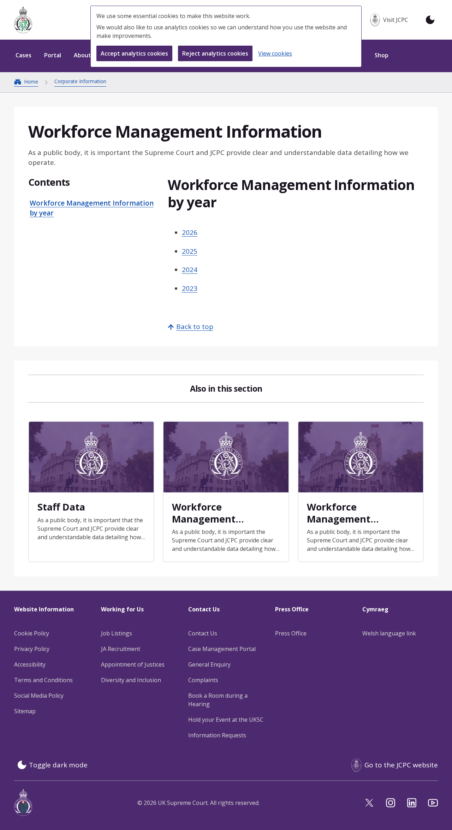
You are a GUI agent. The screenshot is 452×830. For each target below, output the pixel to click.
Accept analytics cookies (134, 53)
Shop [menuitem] (381, 55)
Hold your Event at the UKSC (225, 720)
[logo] (23, 20)
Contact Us (202, 633)
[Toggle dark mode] (430, 20)
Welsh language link (389, 633)
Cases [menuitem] (23, 55)
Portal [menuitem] (52, 55)
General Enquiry (209, 664)
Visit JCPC (395, 20)
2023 (189, 288)
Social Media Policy (39, 695)
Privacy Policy (31, 649)
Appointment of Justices (133, 664)
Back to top (194, 326)
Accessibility (30, 664)
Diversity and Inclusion (131, 680)
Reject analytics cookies (215, 53)
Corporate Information (80, 81)
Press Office (291, 633)
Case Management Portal (222, 649)
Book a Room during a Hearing (218, 700)
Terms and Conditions (43, 680)
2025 (189, 251)
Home (31, 81)
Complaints (203, 680)
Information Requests (217, 735)
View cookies (275, 53)
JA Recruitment (120, 649)
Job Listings (116, 633)
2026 (189, 232)
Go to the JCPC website (401, 765)
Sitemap (25, 711)
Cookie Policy (31, 633)
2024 (189, 269)
